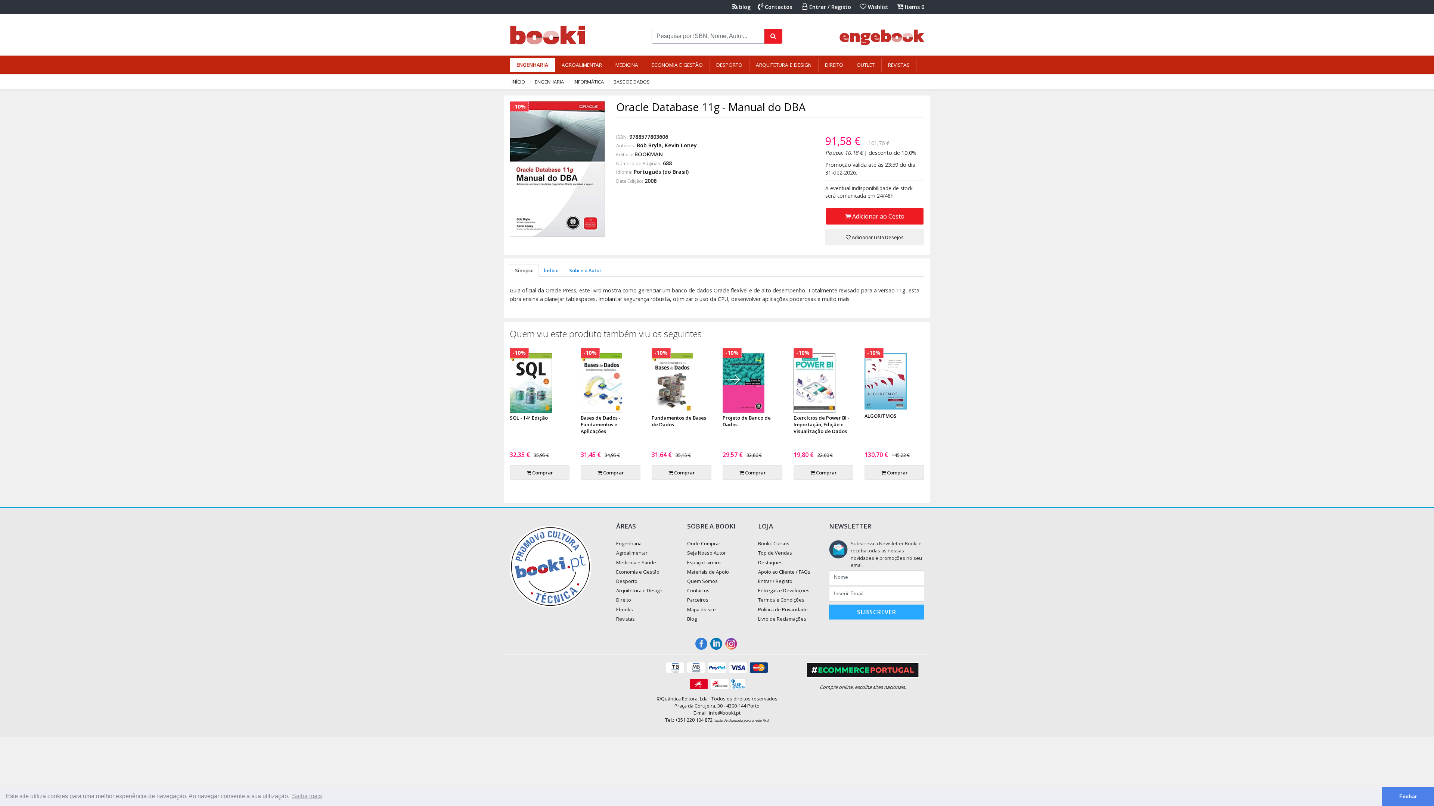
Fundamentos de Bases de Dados (679, 421)
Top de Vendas (775, 552)
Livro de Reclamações (782, 618)
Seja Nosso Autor (706, 552)
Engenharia (532, 65)
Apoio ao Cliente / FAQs (784, 571)
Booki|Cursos (773, 543)
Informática (589, 81)
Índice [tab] (551, 270)
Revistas (899, 65)
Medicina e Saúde (636, 562)
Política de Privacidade (783, 609)
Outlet (866, 65)
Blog (692, 618)
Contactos (777, 6)
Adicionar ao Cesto (877, 216)
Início (518, 81)
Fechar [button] (1408, 796)
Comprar (542, 472)
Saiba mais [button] (307, 796)
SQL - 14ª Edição (529, 417)
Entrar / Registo (829, 6)
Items (913, 6)
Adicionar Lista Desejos (877, 237)
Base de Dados (632, 81)
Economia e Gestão (677, 65)
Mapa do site (701, 609)
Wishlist (877, 6)
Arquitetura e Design (783, 65)
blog (744, 6)
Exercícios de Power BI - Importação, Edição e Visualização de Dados (822, 424)
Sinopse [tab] (524, 270)
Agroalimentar (582, 65)
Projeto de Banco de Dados (747, 421)
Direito (834, 65)
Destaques (770, 562)
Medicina (626, 65)
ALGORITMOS (881, 416)
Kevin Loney (681, 145)
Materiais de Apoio (708, 571)
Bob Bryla (649, 145)
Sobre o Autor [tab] (585, 270)
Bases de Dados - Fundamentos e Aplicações (601, 424)
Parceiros (697, 599)
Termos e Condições (781, 599)
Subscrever (876, 612)
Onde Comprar (703, 543)
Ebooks (624, 609)
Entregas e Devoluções (784, 590)
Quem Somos (702, 581)
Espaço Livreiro (704, 562)
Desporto (729, 65)
